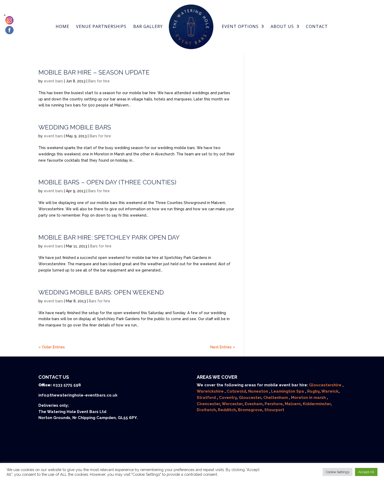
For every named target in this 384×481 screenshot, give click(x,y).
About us (282, 27)
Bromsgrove (250, 410)
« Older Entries (51, 347)
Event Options (240, 27)
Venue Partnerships (101, 27)
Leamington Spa (288, 391)
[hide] (4, 15)
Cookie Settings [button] (337, 472)
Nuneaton (258, 391)
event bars (53, 81)
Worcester (232, 403)
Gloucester (250, 397)
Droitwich (206, 410)
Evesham (254, 403)
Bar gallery (148, 27)
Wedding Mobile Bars (74, 127)
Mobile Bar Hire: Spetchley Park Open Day (109, 237)
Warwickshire (211, 391)
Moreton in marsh (309, 397)
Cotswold (236, 391)
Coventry (228, 397)
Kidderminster (317, 403)
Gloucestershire (325, 385)
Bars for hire (99, 81)
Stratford (207, 397)
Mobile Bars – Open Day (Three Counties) (107, 182)
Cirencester (208, 403)
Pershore (274, 403)
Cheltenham (276, 397)
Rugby (313, 391)
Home (62, 27)
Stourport (274, 410)
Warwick (330, 391)
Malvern (293, 403)
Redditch (227, 410)
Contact (317, 27)
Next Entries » (222, 347)
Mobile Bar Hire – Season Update (94, 72)
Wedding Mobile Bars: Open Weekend (101, 292)
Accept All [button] (366, 472)
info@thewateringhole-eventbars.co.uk (78, 395)
